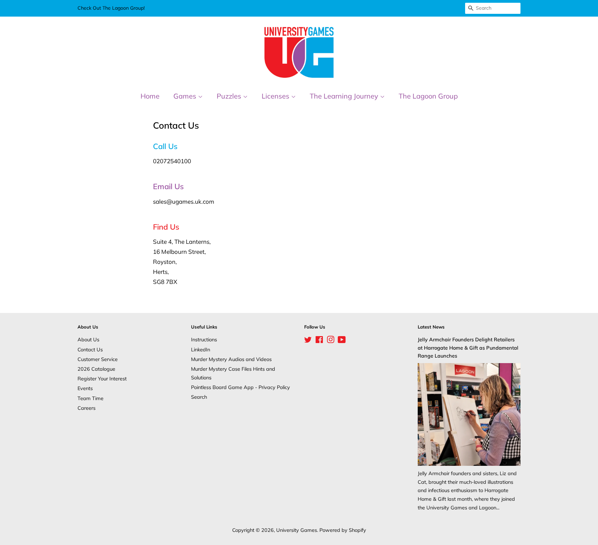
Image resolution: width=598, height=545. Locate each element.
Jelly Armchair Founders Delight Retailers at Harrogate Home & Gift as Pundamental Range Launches (468, 347)
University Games (296, 530)
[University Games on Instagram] (330, 341)
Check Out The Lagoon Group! (111, 8)
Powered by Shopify (342, 530)
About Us (88, 339)
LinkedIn (200, 349)
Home (150, 96)
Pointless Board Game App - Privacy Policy (240, 387)
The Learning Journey (345, 96)
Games (185, 96)
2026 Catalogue (96, 369)
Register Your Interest (102, 378)
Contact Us (90, 349)
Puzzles (230, 96)
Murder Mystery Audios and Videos (231, 359)
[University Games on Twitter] (308, 341)
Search (199, 397)
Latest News (431, 327)
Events (85, 388)
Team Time (90, 398)
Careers (87, 408)
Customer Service (98, 359)
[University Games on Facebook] (319, 341)
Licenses (276, 96)
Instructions (204, 339)
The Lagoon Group (428, 96)
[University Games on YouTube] (342, 341)
